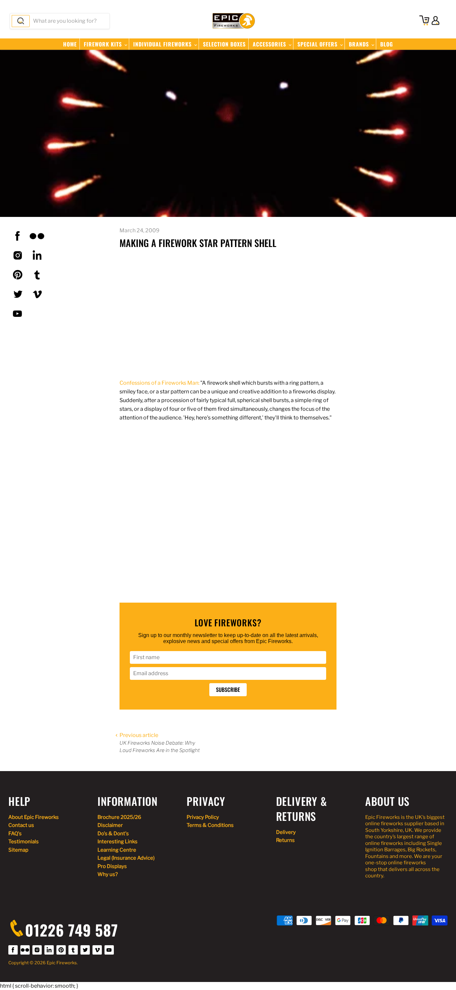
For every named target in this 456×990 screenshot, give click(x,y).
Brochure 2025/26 (119, 817)
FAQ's (15, 834)
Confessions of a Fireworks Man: (159, 383)
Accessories (270, 44)
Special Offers (318, 44)
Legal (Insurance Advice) (126, 858)
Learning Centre (116, 850)
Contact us (21, 825)
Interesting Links (117, 842)
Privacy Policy (203, 817)
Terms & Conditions (210, 825)
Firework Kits (104, 44)
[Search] (21, 21)
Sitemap (18, 850)
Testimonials (23, 842)
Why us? (107, 874)
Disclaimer (110, 825)
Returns (285, 840)
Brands (360, 44)
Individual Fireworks (163, 44)
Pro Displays (112, 866)
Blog (386, 44)
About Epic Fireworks (33, 817)
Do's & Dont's (113, 834)
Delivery (286, 832)
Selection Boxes (224, 44)
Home (70, 44)
